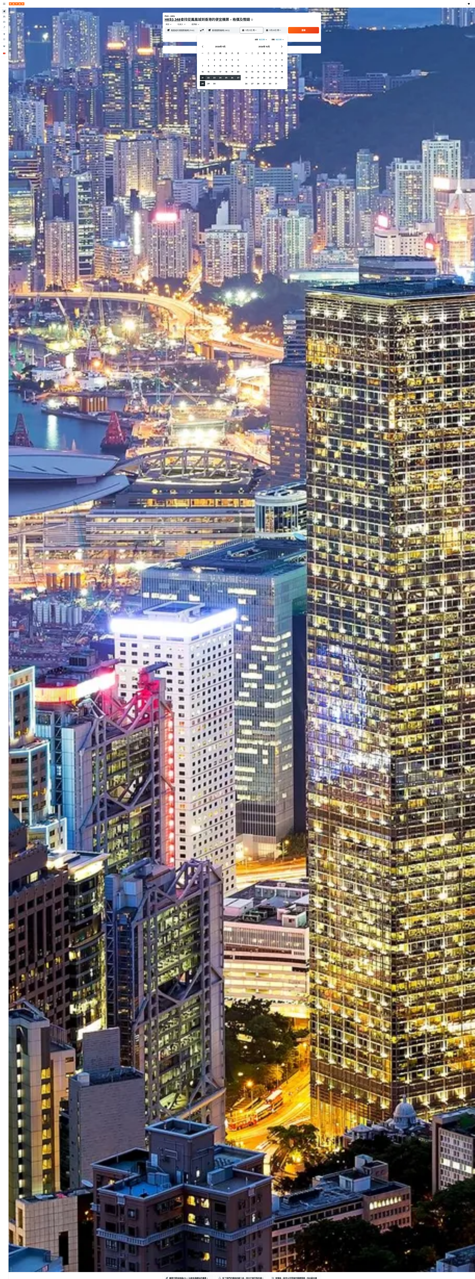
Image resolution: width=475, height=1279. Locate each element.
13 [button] (238, 66)
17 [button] (220, 71)
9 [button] (214, 66)
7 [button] (202, 66)
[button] (4, 4)
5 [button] (232, 60)
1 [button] (208, 60)
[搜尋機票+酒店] (4, 27)
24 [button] (220, 77)
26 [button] (232, 77)
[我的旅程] (4, 46)
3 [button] (220, 60)
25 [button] (226, 77)
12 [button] (232, 66)
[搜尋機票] (4, 11)
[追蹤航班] (4, 39)
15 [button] (208, 71)
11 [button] (226, 66)
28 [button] (202, 83)
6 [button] (238, 60)
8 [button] (208, 66)
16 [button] (214, 71)
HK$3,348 (173, 19)
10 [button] (220, 66)
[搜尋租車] (4, 21)
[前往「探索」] (4, 34)
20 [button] (238, 71)
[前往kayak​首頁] (16, 3)
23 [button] (214, 77)
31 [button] (276, 83)
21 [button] (202, 77)
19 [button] (232, 71)
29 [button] (208, 83)
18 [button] (226, 71)
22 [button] (208, 77)
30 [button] (214, 83)
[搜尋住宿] (4, 16)
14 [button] (202, 71)
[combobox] (169, 24)
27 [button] (238, 77)
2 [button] (214, 60)
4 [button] (226, 60)
